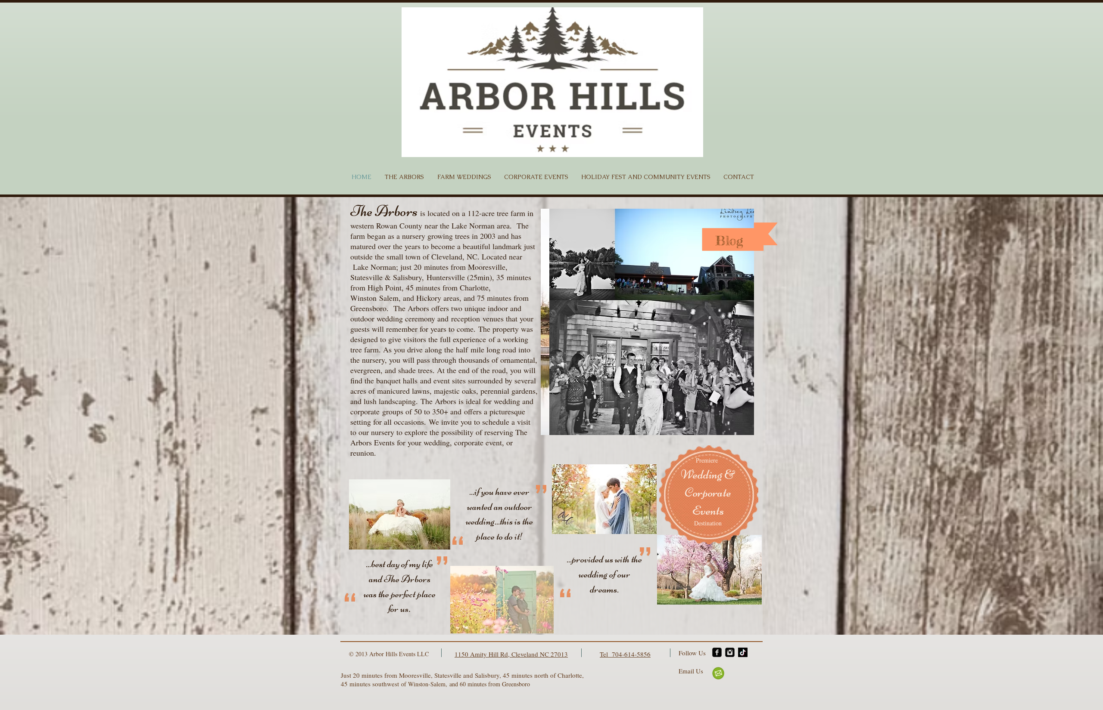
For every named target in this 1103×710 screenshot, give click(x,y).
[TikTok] (743, 652)
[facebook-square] (717, 652)
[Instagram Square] (730, 652)
